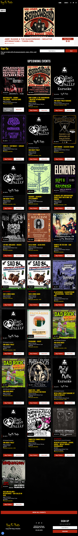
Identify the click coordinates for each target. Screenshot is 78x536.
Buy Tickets (67, 40)
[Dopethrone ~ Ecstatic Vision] (64, 129)
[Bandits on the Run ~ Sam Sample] (64, 227)
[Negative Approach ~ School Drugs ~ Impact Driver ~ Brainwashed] (64, 422)
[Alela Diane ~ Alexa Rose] (39, 227)
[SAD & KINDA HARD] (13, 274)
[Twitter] (73, 3)
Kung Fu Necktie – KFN (60, 105)
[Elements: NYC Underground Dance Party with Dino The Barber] (64, 178)
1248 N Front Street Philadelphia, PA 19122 (39, 526)
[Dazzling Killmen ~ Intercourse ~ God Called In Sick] (13, 474)
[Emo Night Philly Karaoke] (39, 27)
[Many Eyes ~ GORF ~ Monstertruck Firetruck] (39, 372)
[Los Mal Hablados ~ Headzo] (13, 227)
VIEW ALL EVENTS (39, 512)
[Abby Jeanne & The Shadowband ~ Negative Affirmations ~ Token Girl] (39, 80)
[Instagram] (76, 3)
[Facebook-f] (71, 3)
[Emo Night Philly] (39, 130)
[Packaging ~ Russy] (39, 324)
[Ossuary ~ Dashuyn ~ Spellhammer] (39, 179)
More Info (19, 109)
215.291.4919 (39, 530)
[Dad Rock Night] (64, 324)
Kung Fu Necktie (8, 103)
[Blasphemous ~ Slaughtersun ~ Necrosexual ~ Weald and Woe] (64, 274)
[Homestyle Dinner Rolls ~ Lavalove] (39, 422)
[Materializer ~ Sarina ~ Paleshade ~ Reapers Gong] (13, 80)
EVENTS (66, 3)
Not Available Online (8, 109)
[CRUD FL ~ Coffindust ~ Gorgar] (13, 129)
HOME (60, 3)
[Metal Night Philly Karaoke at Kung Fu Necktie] (64, 373)
